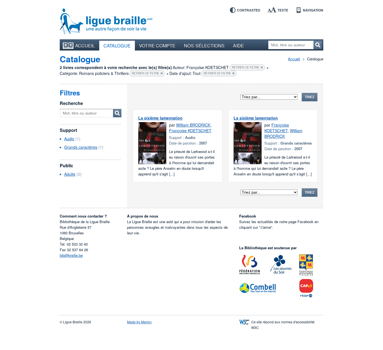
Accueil (85, 45)
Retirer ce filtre (245, 67)
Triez (309, 97)
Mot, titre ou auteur (117, 113)
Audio (69, 138)
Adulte (69, 174)
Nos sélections (204, 45)
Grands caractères (80, 147)
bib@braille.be (71, 255)
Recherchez (317, 45)
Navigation (313, 10)
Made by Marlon (139, 321)
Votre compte (157, 45)
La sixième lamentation (160, 118)
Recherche (71, 103)
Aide (238, 45)
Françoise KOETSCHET (190, 130)
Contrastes (248, 10)
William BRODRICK (193, 125)
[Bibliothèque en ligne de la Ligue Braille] (106, 21)
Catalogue (117, 45)
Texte (283, 10)
